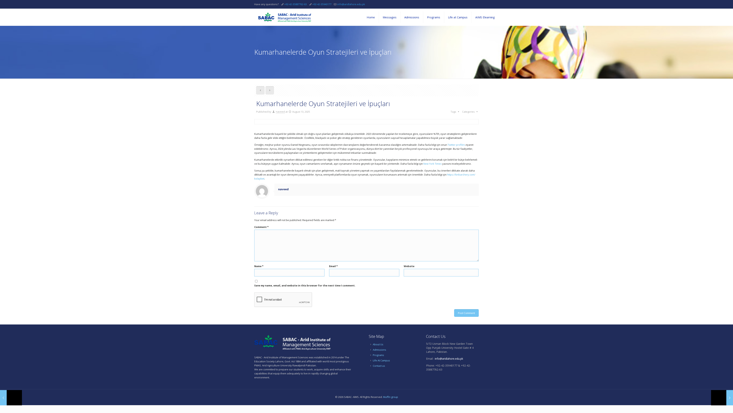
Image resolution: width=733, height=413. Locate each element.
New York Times (432, 163)
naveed (280, 111)
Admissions (379, 349)
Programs (378, 355)
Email (333, 266)
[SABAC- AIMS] (284, 17)
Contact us (379, 365)
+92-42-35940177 (321, 4)
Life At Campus (381, 360)
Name (258, 266)
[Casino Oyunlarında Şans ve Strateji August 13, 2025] (722, 397)
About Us (378, 344)
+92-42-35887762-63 (295, 4)
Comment (261, 227)
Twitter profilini (456, 144)
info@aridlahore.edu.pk (351, 4)
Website (409, 266)
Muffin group (390, 397)
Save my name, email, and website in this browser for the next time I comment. (304, 285)
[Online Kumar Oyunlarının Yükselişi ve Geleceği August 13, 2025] (11, 397)
